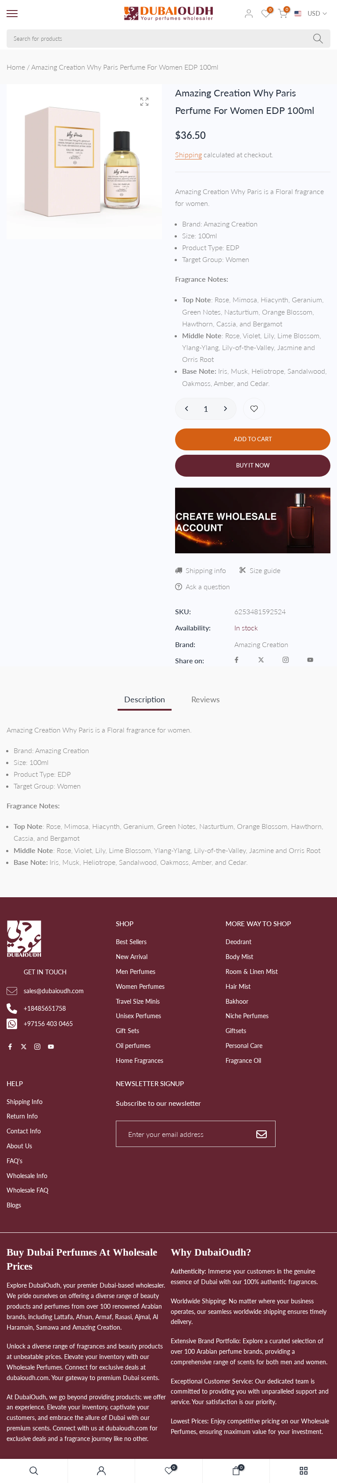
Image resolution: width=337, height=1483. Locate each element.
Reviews (205, 699)
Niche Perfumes (247, 1015)
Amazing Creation (261, 644)
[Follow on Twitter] (261, 660)
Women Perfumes (140, 986)
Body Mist (239, 956)
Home (16, 67)
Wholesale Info (27, 1175)
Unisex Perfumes (138, 1015)
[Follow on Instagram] (285, 660)
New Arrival (131, 956)
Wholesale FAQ (27, 1190)
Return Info (22, 1116)
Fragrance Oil (243, 1060)
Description (144, 699)
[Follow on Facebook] (236, 660)
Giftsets (236, 1030)
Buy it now (253, 465)
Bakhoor (237, 1001)
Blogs (14, 1205)
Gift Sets (127, 1030)
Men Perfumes (135, 971)
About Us (19, 1146)
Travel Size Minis (138, 1001)
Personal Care (244, 1045)
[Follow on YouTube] (310, 660)
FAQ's (14, 1160)
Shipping (188, 154)
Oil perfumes (133, 1045)
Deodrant (238, 941)
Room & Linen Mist (252, 971)
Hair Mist (238, 986)
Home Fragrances (139, 1060)
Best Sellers (131, 941)
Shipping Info (25, 1101)
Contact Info (24, 1131)
